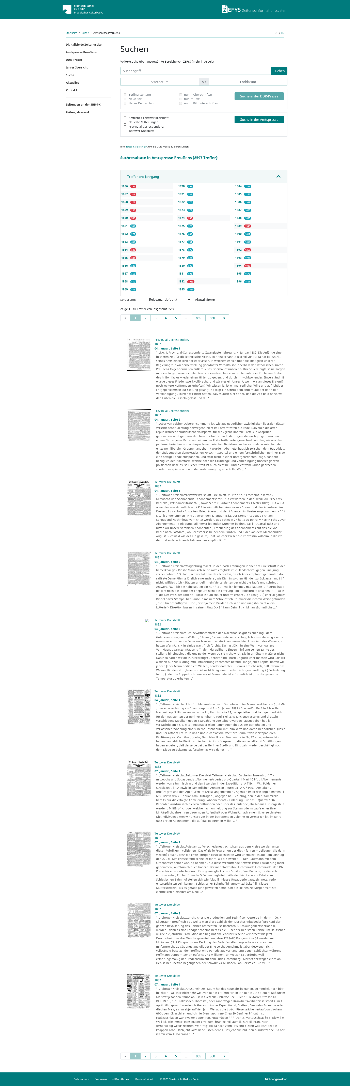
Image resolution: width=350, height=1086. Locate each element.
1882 (182, 281)
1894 (238, 265)
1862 (125, 234)
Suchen (279, 71)
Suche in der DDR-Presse (259, 96)
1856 (125, 186)
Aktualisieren (205, 299)
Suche (85, 33)
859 (198, 318)
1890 (238, 234)
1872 (182, 202)
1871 (182, 194)
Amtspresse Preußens (81, 52)
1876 (182, 234)
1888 (238, 218)
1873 (182, 210)
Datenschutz (81, 1079)
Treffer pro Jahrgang (143, 176)
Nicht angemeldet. (276, 1079)
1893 (238, 258)
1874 (182, 218)
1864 (125, 249)
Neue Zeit (135, 99)
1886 (238, 202)
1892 (238, 249)
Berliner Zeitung (140, 94)
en (282, 33)
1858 (125, 202)
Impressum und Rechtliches (112, 1079)
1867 (125, 273)
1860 (125, 218)
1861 (125, 226)
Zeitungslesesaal (77, 112)
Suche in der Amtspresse (259, 119)
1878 (182, 249)
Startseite (71, 33)
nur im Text (192, 99)
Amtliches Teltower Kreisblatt (149, 118)
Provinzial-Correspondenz (146, 126)
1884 (238, 186)
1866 (125, 265)
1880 (182, 265)
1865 (125, 258)
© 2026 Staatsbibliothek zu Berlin (180, 1079)
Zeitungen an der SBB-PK (83, 104)
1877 (182, 242)
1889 (238, 226)
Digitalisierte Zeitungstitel (84, 44)
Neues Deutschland (142, 103)
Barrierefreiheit (144, 1079)
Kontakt (71, 90)
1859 (125, 210)
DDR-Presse (74, 60)
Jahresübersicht (77, 67)
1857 (125, 194)
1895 (238, 273)
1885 (238, 194)
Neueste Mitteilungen (143, 122)
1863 (125, 242)
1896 (238, 281)
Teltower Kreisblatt (141, 131)
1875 (182, 226)
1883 (182, 289)
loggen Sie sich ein (136, 146)
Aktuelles (72, 82)
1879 (182, 258)
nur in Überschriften (198, 94)
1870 (182, 186)
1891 (238, 242)
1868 (125, 281)
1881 (182, 273)
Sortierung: (128, 299)
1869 (125, 289)
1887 (238, 210)
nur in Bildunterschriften (201, 103)
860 (212, 318)
